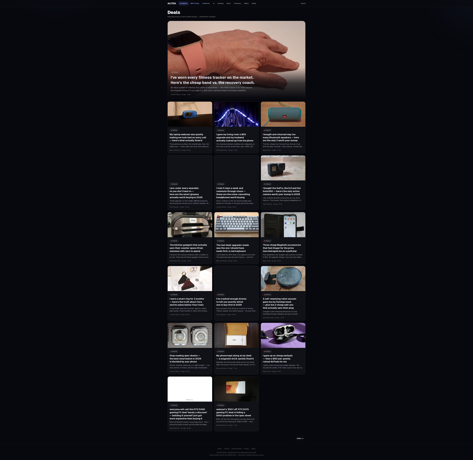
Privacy (246, 449)
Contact (226, 449)
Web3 (246, 3)
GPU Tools (194, 3)
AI (213, 3)
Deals (254, 3)
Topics (253, 449)
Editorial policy (236, 449)
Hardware (206, 3)
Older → (300, 438)
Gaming (220, 3)
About (303, 3)
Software (237, 3)
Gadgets (183, 3)
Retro (229, 3)
